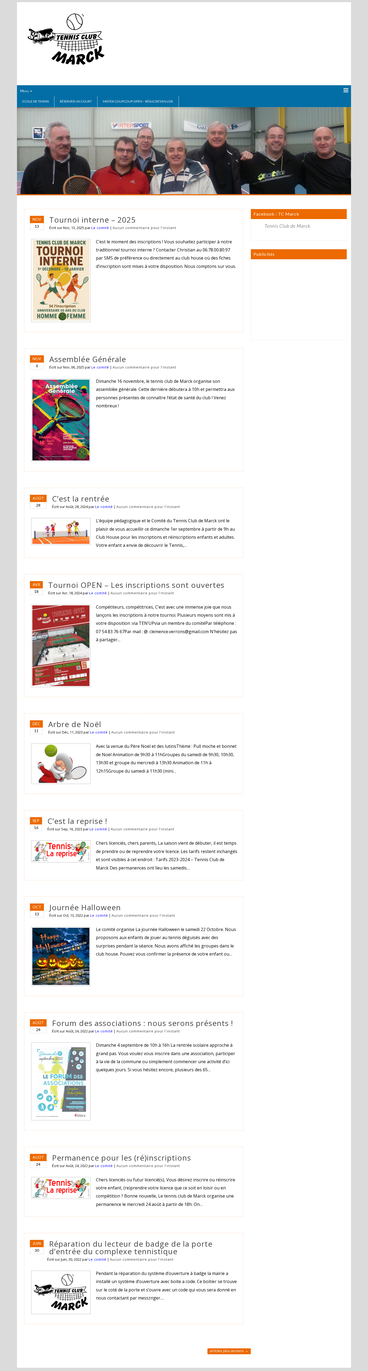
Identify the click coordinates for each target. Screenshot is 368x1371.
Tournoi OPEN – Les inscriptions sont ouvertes (136, 585)
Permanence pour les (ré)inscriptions (121, 1157)
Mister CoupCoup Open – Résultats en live (138, 101)
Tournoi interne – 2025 (92, 219)
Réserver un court (76, 101)
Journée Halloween (85, 907)
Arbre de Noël (74, 724)
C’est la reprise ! (77, 821)
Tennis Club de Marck (287, 226)
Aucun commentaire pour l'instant (144, 227)
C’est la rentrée (80, 498)
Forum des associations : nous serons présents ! (142, 1023)
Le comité (100, 227)
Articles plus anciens (229, 1350)
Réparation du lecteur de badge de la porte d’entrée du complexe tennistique (131, 1247)
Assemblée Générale (87, 359)
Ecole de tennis (35, 101)
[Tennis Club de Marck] (65, 66)
